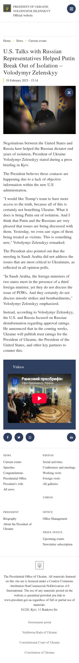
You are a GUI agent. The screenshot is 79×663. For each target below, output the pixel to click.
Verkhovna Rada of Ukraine (39, 632)
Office (48, 512)
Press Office (53, 532)
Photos (48, 455)
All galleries (50, 484)
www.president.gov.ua (18, 600)
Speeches (9, 467)
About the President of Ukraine (17, 526)
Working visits (52, 473)
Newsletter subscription (57, 544)
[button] (18, 437)
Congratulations (13, 473)
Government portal (39, 622)
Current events (38, 41)
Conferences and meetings (59, 467)
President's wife (13, 484)
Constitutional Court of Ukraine (40, 642)
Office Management (55, 518)
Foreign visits (51, 478)
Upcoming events (53, 539)
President (11, 512)
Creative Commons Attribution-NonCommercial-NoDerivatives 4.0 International (40, 585)
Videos (48, 497)
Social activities (53, 462)
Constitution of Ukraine (39, 652)
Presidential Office (14, 478)
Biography (9, 518)
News (19, 41)
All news (8, 489)
